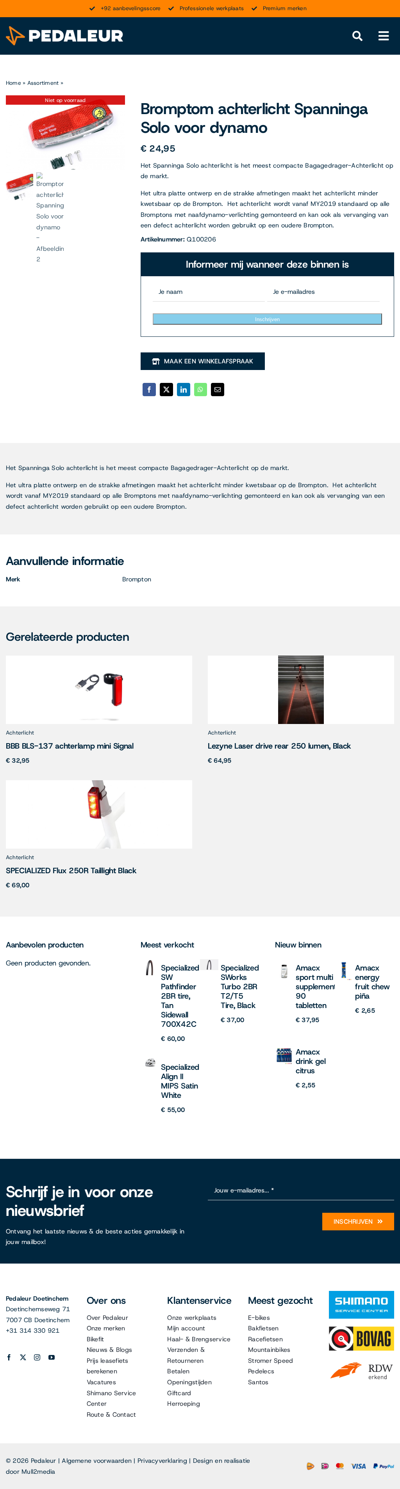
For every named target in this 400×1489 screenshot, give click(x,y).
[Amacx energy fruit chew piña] (344, 962)
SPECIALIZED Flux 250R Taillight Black (71, 870)
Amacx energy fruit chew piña (372, 982)
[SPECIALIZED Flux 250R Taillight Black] (99, 783)
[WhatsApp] (200, 389)
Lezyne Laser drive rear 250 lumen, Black (279, 746)
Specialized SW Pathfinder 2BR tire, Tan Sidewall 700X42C (180, 996)
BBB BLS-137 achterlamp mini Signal (70, 746)
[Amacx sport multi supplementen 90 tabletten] (284, 962)
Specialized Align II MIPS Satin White (180, 1081)
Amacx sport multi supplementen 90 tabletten (320, 986)
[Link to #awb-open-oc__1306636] (357, 36)
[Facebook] (149, 389)
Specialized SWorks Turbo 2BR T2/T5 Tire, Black (240, 986)
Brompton (136, 579)
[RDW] (361, 1361)
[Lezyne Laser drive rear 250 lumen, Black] (301, 658)
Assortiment (43, 82)
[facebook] (9, 1357)
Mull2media (38, 1472)
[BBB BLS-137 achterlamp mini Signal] (99, 658)
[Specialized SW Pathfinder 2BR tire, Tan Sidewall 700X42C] (150, 962)
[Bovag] (361, 1329)
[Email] (217, 389)
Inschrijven (267, 319)
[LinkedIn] (183, 389)
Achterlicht (20, 732)
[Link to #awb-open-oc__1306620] (383, 36)
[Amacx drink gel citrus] (284, 1046)
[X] (166, 389)
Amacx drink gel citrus (310, 1061)
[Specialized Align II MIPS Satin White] (150, 1061)
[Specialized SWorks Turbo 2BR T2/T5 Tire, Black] (209, 962)
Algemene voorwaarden (97, 1461)
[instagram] (37, 1357)
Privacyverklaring (162, 1461)
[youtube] (51, 1357)
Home (13, 82)
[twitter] (23, 1357)
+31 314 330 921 (33, 1330)
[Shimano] (361, 1294)
